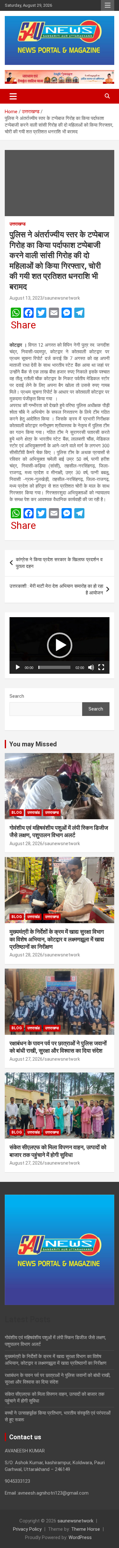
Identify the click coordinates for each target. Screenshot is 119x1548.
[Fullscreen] (101, 667)
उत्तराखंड (33, 812)
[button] (59, 645)
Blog (16, 812)
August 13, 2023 (26, 298)
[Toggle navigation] (13, 96)
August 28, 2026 (26, 843)
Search (17, 696)
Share (23, 325)
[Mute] (91, 667)
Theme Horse (85, 1529)
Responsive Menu (107, 5)
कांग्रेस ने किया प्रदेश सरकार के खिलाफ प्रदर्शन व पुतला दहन (59, 563)
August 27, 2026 (26, 1059)
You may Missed (33, 744)
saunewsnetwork (62, 298)
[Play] (18, 667)
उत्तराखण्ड (18, 223)
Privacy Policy (27, 1529)
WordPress (80, 1537)
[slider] (54, 667)
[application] (59, 645)
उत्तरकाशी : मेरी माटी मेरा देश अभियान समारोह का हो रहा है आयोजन (56, 589)
